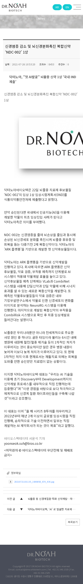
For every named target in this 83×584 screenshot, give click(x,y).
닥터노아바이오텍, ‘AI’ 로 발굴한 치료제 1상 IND (55, 509)
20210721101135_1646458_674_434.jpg (34, 481)
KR (57, 7)
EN (67, 7)
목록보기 (73, 522)
